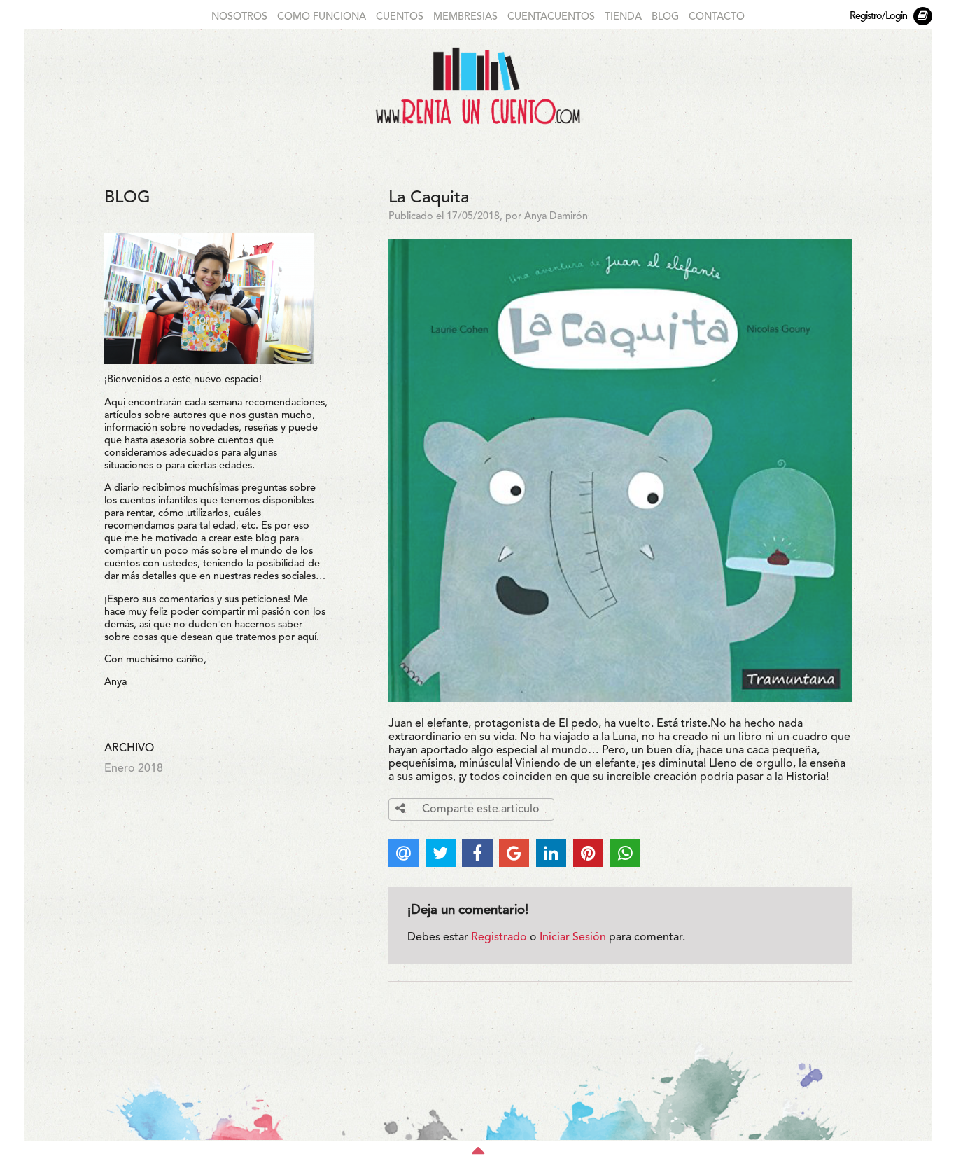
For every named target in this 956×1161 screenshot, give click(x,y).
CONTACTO (717, 17)
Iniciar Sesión (573, 937)
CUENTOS (399, 17)
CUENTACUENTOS (551, 17)
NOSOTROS (239, 17)
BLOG (665, 17)
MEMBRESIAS (465, 17)
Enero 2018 (133, 768)
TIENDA (623, 17)
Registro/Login (878, 16)
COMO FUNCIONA (321, 17)
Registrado (499, 937)
